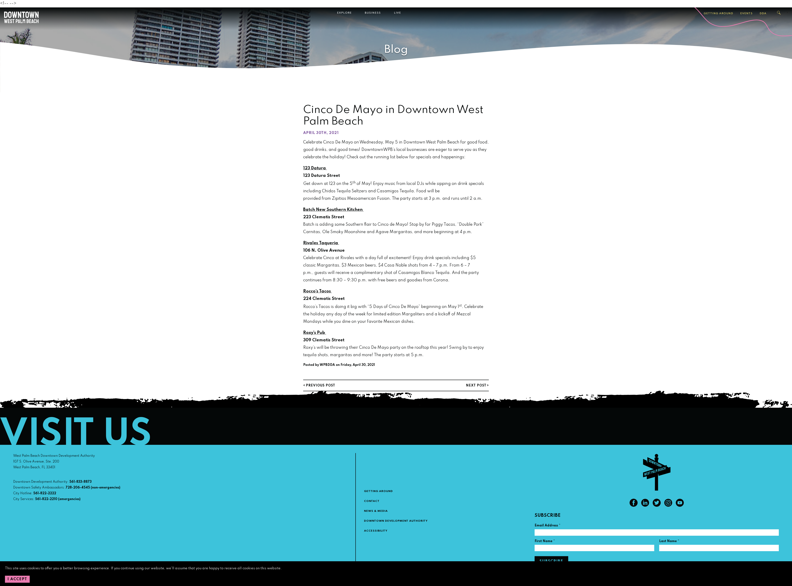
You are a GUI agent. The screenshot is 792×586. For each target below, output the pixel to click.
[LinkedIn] (645, 506)
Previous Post (320, 385)
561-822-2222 (44, 493)
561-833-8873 (80, 482)
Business (373, 13)
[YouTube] (680, 506)
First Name (545, 541)
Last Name (669, 541)
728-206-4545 (78, 487)
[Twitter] (657, 506)
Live (397, 13)
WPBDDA (327, 365)
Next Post (476, 385)
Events (746, 13)
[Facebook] (633, 506)
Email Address (548, 526)
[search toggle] (779, 12)
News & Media (376, 511)
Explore (344, 13)
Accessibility (376, 531)
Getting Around (718, 13)
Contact (372, 501)
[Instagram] (668, 506)
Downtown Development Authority (396, 521)
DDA (763, 13)
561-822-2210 (46, 499)
